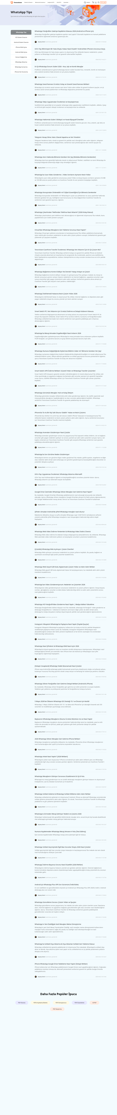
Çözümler (66, 2)
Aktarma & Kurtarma (40, 2)
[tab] (21, 32)
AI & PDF (59, 2)
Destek (88, 2)
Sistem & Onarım (28, 2)
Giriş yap (103, 2)
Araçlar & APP (51, 2)
